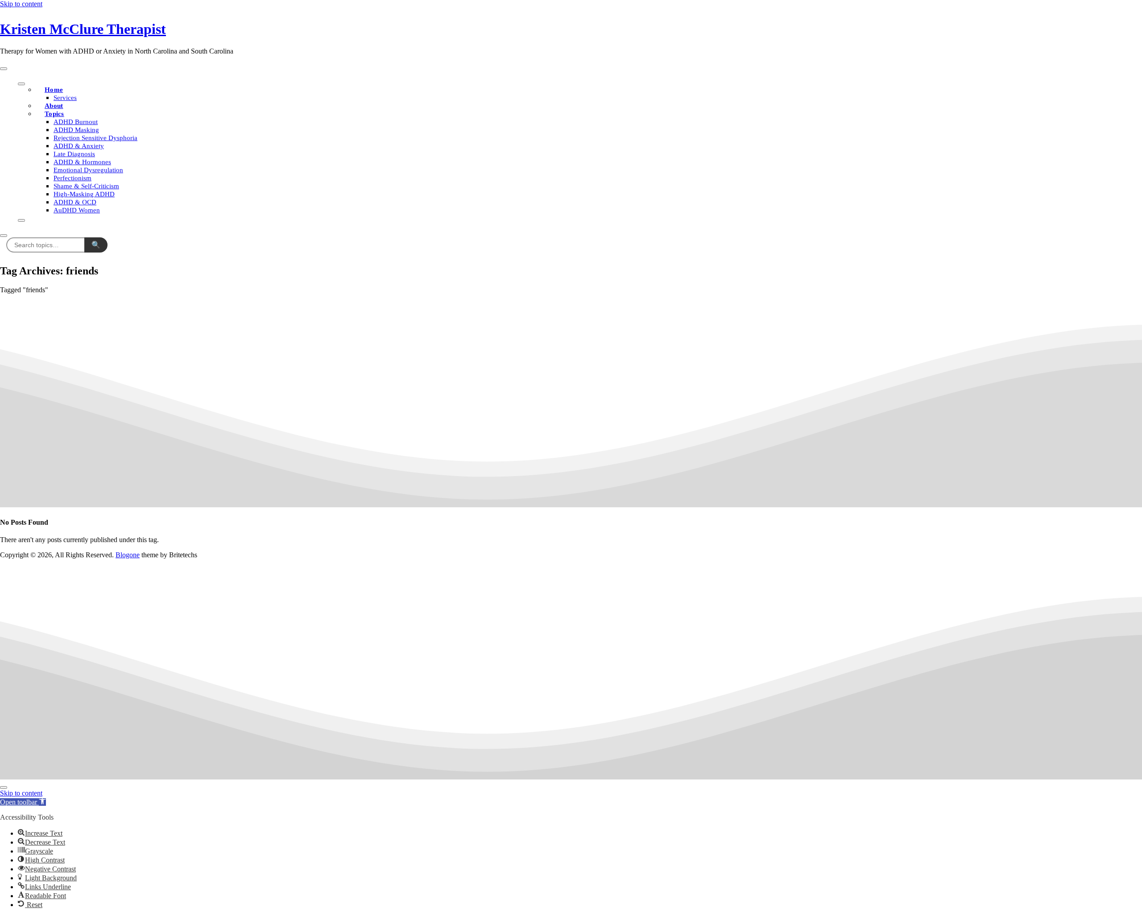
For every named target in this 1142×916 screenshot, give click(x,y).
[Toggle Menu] (21, 84)
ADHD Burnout (76, 121)
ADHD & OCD (75, 202)
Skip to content (21, 4)
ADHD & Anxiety (79, 145)
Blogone (128, 555)
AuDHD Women (77, 210)
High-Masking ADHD (84, 194)
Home (54, 89)
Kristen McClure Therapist (83, 29)
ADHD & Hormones (82, 162)
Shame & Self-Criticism (86, 186)
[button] (23, 802)
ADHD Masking (76, 129)
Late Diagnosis (74, 154)
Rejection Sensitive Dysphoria (95, 137)
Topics (54, 113)
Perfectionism (72, 178)
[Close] (21, 220)
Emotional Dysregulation (88, 170)
